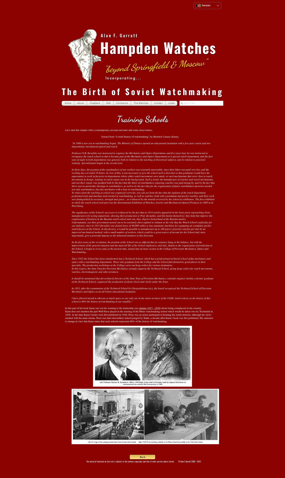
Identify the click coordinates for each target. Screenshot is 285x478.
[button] (95, 103)
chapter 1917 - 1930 (149, 308)
